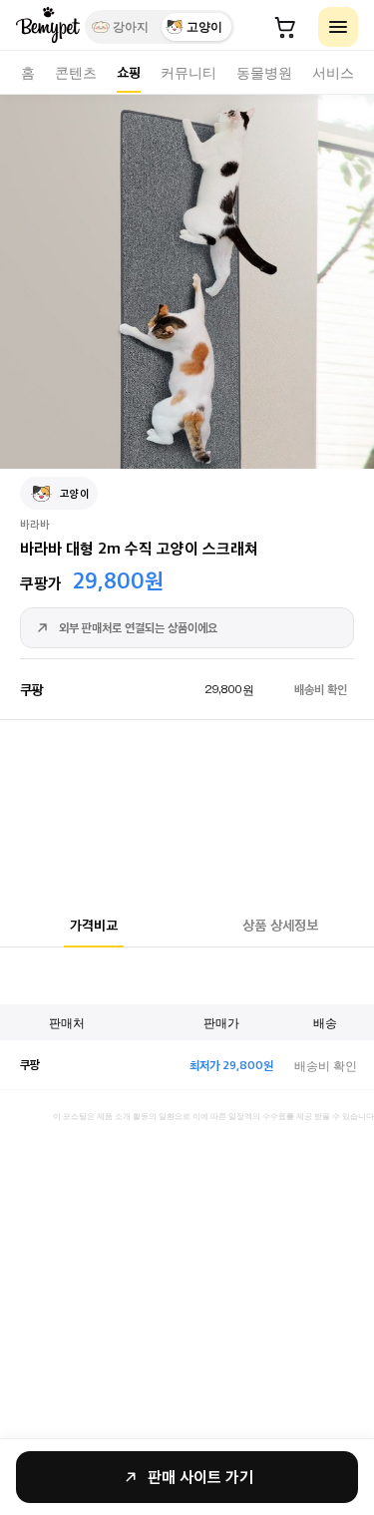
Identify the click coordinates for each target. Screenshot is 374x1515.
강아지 (131, 27)
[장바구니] (285, 27)
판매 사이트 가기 (200, 1476)
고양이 (204, 27)
